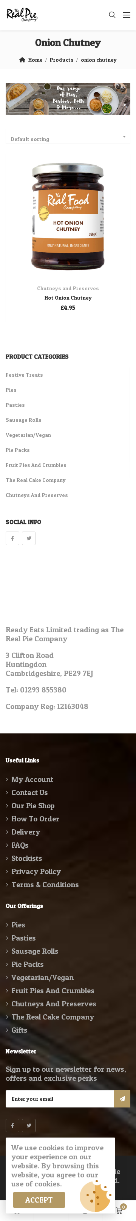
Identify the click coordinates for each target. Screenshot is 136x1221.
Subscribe (122, 1098)
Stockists (26, 858)
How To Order (35, 818)
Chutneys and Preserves (68, 288)
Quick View (68, 259)
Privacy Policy (36, 871)
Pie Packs (18, 450)
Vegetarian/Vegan (28, 435)
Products (62, 59)
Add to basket (57, 228)
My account (32, 779)
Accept (39, 1199)
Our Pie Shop (33, 805)
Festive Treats (24, 374)
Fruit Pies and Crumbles (36, 465)
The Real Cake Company (36, 480)
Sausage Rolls (24, 420)
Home (35, 59)
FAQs (20, 845)
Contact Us (29, 792)
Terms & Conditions (45, 884)
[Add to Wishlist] (78, 228)
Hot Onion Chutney (68, 297)
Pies (11, 389)
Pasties (15, 404)
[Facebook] (12, 538)
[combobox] (68, 136)
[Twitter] (29, 538)
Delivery (25, 831)
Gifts (19, 1030)
